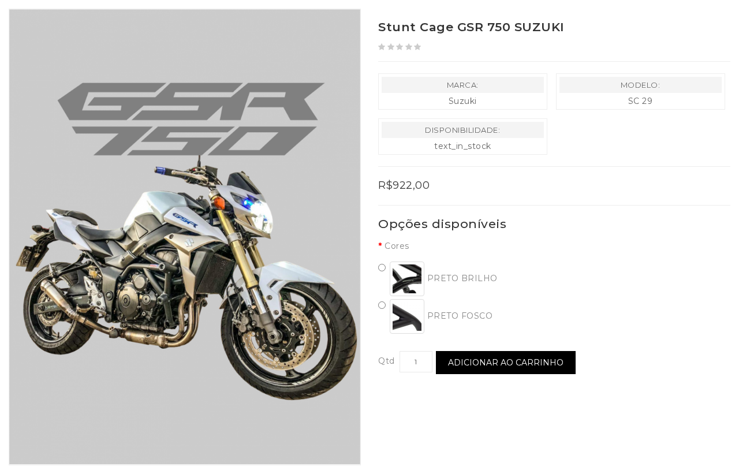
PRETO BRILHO (461, 278)
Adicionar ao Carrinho (505, 362)
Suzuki (463, 101)
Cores (397, 246)
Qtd (386, 361)
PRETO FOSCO (458, 316)
